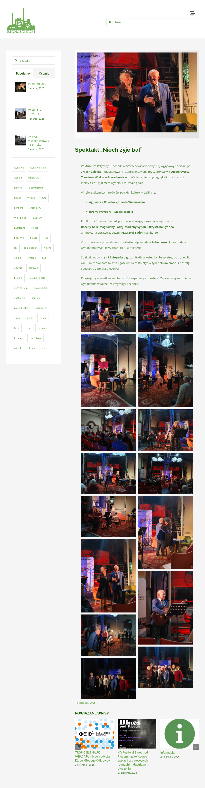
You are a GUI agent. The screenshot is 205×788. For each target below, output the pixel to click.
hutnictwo (19, 227)
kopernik (19, 237)
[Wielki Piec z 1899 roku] (20, 111)
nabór (43, 318)
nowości (42, 328)
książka (18, 277)
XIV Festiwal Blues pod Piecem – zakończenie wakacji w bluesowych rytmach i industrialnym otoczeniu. (133, 760)
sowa (17, 318)
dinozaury (33, 177)
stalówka (33, 267)
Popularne (23, 73)
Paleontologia (37, 84)
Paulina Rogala (37, 277)
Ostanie (44, 73)
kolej (44, 348)
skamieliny (35, 207)
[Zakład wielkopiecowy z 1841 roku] (20, 138)
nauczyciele (40, 288)
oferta (29, 318)
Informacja (167, 752)
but (44, 257)
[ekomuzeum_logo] (21, 4)
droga (31, 348)
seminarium (21, 288)
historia (18, 187)
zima (28, 328)
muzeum (37, 217)
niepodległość (22, 308)
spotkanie (19, 298)
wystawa (19, 167)
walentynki (35, 338)
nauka (17, 197)
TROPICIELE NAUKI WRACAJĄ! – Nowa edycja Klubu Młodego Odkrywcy (92, 756)
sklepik (35, 227)
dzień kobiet (30, 247)
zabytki (18, 348)
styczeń (31, 257)
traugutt (18, 338)
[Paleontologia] (20, 84)
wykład (18, 177)
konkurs (18, 207)
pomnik (35, 298)
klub (46, 237)
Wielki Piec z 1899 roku (36, 112)
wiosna (47, 247)
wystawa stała (38, 167)
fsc (15, 247)
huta (43, 197)
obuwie (18, 267)
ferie (16, 328)
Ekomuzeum (36, 187)
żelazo (33, 237)
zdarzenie (41, 308)
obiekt (17, 257)
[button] (78, 747)
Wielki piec (20, 217)
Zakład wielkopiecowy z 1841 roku (39, 140)
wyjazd (31, 197)
